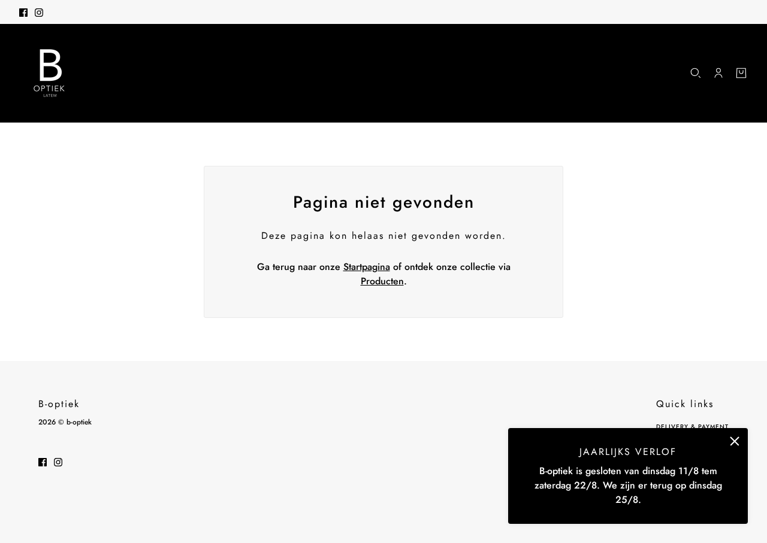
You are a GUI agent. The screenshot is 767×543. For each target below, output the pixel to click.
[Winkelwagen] (741, 73)
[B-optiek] (49, 73)
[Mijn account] (718, 73)
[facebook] (23, 12)
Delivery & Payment (692, 426)
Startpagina (366, 267)
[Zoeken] (695, 73)
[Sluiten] (735, 441)
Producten (382, 281)
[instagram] (39, 12)
